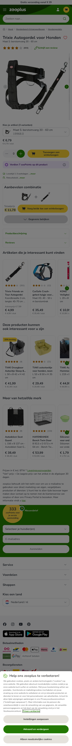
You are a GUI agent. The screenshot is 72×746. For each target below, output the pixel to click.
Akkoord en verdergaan (36, 729)
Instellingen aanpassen (36, 719)
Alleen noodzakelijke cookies (36, 739)
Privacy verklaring (31, 711)
